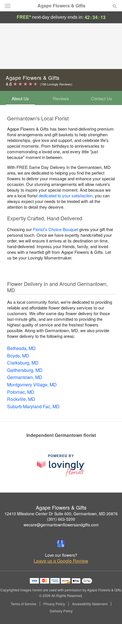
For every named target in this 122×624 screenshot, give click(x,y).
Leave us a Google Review (61, 561)
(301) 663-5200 (61, 519)
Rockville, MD (21, 399)
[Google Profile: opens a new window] (61, 544)
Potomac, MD (20, 392)
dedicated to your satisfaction (65, 195)
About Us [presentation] (20, 98)
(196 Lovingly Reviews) (56, 84)
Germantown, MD (24, 377)
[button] (110, 611)
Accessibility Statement (90, 604)
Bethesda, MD (21, 348)
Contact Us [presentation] (101, 98)
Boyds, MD (18, 355)
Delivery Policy (61, 611)
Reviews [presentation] (61, 98)
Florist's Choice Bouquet (55, 229)
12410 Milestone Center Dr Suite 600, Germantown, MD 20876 (61, 513)
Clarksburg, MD (23, 362)
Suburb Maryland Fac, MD (33, 406)
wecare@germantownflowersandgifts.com (61, 524)
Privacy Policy (54, 604)
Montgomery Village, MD (32, 384)
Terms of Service (23, 604)
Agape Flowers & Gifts (61, 5)
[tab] (20, 98)
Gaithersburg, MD (25, 370)
